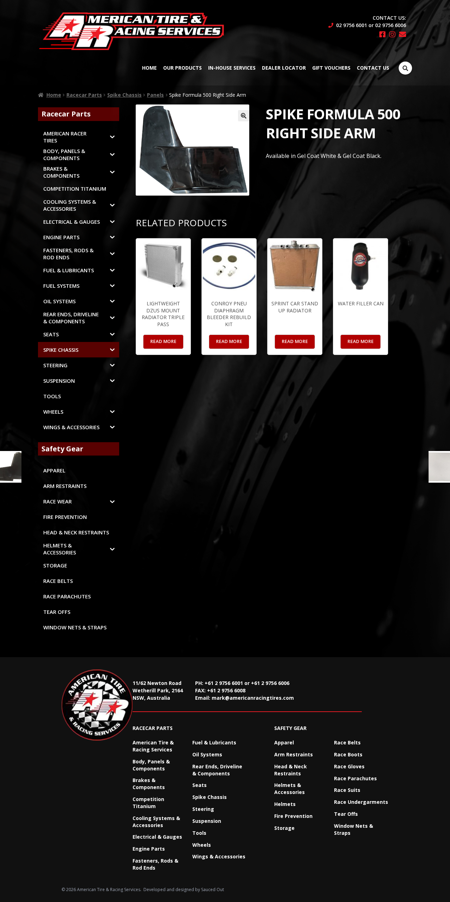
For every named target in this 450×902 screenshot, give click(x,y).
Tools (199, 833)
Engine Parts (149, 848)
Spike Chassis (124, 94)
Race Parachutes (355, 778)
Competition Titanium (148, 802)
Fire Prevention (293, 816)
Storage (284, 828)
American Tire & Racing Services (153, 746)
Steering (203, 809)
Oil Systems (207, 754)
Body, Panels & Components (151, 765)
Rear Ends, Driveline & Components (217, 770)
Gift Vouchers (331, 67)
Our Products (182, 67)
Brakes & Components (149, 783)
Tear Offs (346, 814)
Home (149, 67)
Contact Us (373, 67)
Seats (199, 785)
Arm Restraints (293, 754)
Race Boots (348, 754)
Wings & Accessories (218, 856)
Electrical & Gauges (157, 836)
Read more (163, 341)
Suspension (206, 821)
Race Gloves (349, 766)
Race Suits (347, 790)
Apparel (284, 742)
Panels (155, 94)
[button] (243, 115)
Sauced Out (212, 890)
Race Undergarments (361, 802)
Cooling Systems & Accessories (156, 821)
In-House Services (232, 67)
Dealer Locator (284, 67)
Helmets (285, 804)
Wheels (201, 844)
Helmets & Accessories (289, 788)
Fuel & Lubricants (214, 742)
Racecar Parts (84, 94)
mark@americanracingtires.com (253, 697)
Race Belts (347, 742)
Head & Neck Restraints (290, 770)
